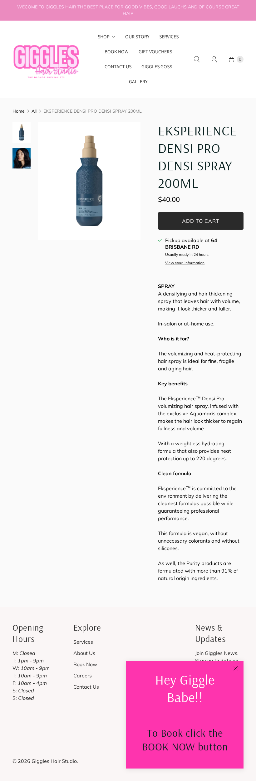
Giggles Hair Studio (54, 761)
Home (18, 111)
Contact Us (118, 66)
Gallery (138, 81)
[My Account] (214, 59)
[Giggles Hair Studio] (46, 59)
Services (169, 36)
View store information (184, 263)
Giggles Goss (156, 66)
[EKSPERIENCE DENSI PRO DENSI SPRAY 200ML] (89, 181)
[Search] (196, 59)
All (34, 111)
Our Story (137, 36)
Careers (82, 675)
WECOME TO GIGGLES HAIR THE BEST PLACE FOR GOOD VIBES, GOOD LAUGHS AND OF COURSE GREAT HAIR (128, 10)
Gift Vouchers (155, 51)
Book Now (117, 51)
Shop (104, 36)
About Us (84, 653)
